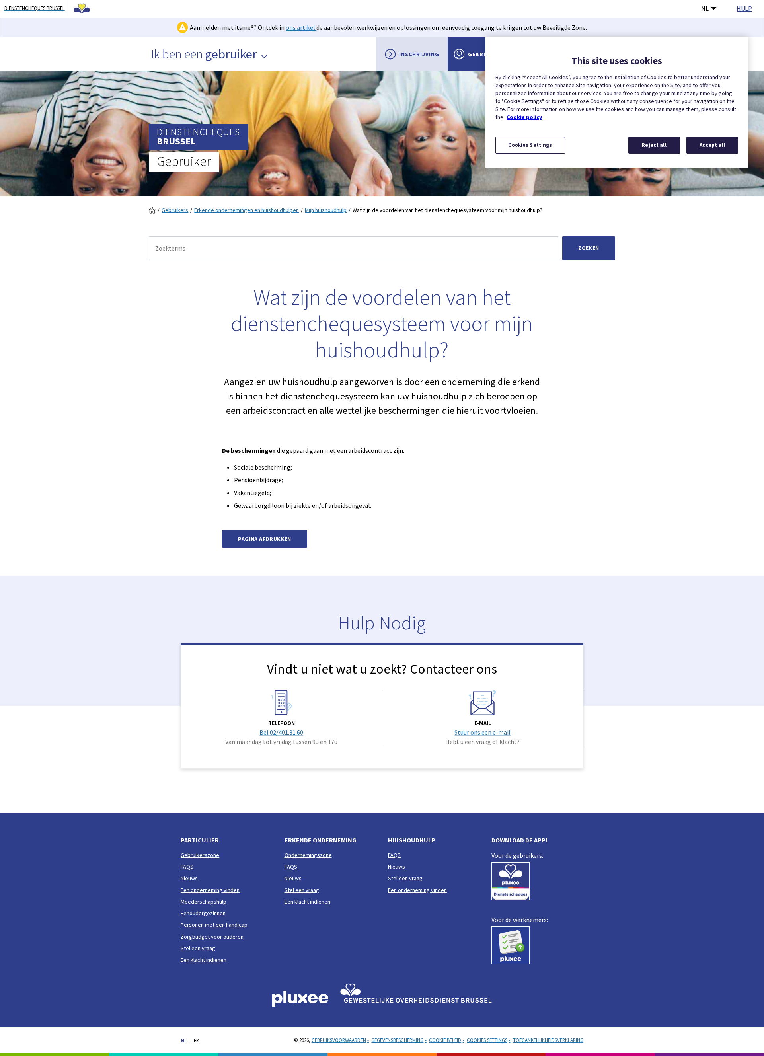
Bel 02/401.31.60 (281, 732)
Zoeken (588, 247)
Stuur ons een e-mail (482, 732)
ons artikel (301, 27)
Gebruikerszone (200, 855)
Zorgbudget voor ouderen (212, 936)
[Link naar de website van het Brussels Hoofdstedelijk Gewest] (79, 8)
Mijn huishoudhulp (326, 210)
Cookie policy (524, 117)
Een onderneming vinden (210, 890)
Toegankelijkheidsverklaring (548, 1040)
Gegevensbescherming (397, 1040)
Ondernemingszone (308, 855)
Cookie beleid (445, 1040)
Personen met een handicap (214, 924)
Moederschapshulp (203, 901)
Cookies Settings (487, 1040)
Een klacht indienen (203, 959)
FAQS (187, 866)
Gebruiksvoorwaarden (339, 1040)
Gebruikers (175, 210)
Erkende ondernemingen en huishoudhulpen (246, 210)
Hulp (744, 8)
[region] (616, 102)
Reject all (654, 145)
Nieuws (189, 878)
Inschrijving (419, 54)
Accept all (712, 145)
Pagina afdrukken (264, 538)
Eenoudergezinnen (203, 913)
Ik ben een (204, 54)
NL (705, 8)
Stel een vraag (198, 948)
